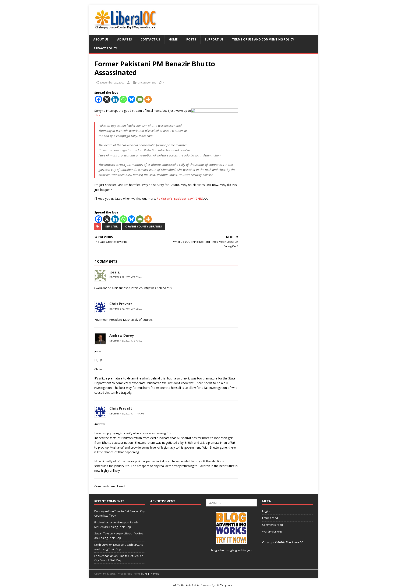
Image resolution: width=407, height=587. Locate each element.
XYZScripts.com (225, 585)
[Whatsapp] (123, 99)
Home (173, 39)
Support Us (214, 39)
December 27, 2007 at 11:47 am (126, 413)
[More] (148, 99)
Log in (266, 511)
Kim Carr (111, 226)
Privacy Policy (105, 48)
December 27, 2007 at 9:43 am (125, 340)
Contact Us (150, 39)
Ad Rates (124, 39)
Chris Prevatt (120, 303)
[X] (106, 99)
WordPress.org (272, 531)
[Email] (140, 99)
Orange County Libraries (143, 226)
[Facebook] (98, 99)
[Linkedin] (115, 99)
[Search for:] (231, 503)
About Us (101, 39)
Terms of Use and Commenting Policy (263, 39)
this (97, 115)
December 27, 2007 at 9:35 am (125, 277)
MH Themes (152, 574)
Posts (191, 39)
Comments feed (272, 525)
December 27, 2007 (112, 82)
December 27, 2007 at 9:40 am (125, 309)
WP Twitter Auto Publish (186, 585)
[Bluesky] (131, 99)
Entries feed (270, 518)
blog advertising (221, 550)
